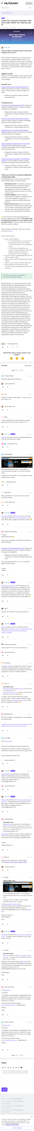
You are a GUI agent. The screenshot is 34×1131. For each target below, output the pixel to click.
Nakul (5, 417)
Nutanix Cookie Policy (12, 1124)
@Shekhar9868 (6, 516)
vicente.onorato (8, 1022)
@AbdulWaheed (6, 774)
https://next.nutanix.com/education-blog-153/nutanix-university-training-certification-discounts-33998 (17, 630)
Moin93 (6, 877)
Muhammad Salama (10, 644)
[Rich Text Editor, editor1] (17, 1078)
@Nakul (3, 437)
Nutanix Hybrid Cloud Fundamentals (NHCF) (14, 87)
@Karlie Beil (6, 666)
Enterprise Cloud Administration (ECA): (13, 105)
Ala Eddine (7, 663)
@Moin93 (4, 934)
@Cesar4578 (18, 516)
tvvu (5, 394)
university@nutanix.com (21, 518)
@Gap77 (4, 627)
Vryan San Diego (9, 987)
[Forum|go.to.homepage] (11, 3)
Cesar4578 (7, 492)
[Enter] (3, 8)
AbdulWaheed (8, 714)
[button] (2, 3)
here (11, 231)
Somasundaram (9, 376)
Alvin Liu (6, 683)
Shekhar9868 (8, 454)
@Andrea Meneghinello (8, 585)
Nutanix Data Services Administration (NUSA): (15, 119)
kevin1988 (7, 738)
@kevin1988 (5, 800)
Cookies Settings (17, 1128)
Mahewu (6, 857)
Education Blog (7, 13)
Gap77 (6, 608)
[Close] (32, 1117)
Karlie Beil (7, 47)
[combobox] (17, 8)
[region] (17, 1122)
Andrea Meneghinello (10, 531)
